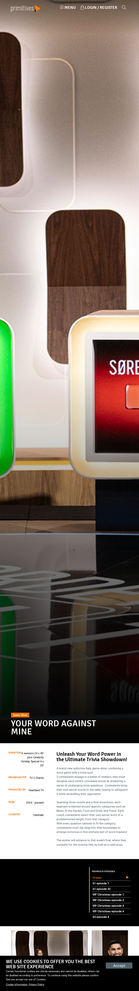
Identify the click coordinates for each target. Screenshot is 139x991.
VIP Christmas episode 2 (108, 900)
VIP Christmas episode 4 (108, 911)
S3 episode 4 (101, 917)
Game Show (20, 715)
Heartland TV (36, 790)
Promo (97, 877)
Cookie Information (17, 984)
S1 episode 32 (102, 889)
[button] (68, 7)
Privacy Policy (36, 984)
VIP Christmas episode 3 (108, 905)
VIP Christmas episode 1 (108, 894)
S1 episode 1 (101, 883)
